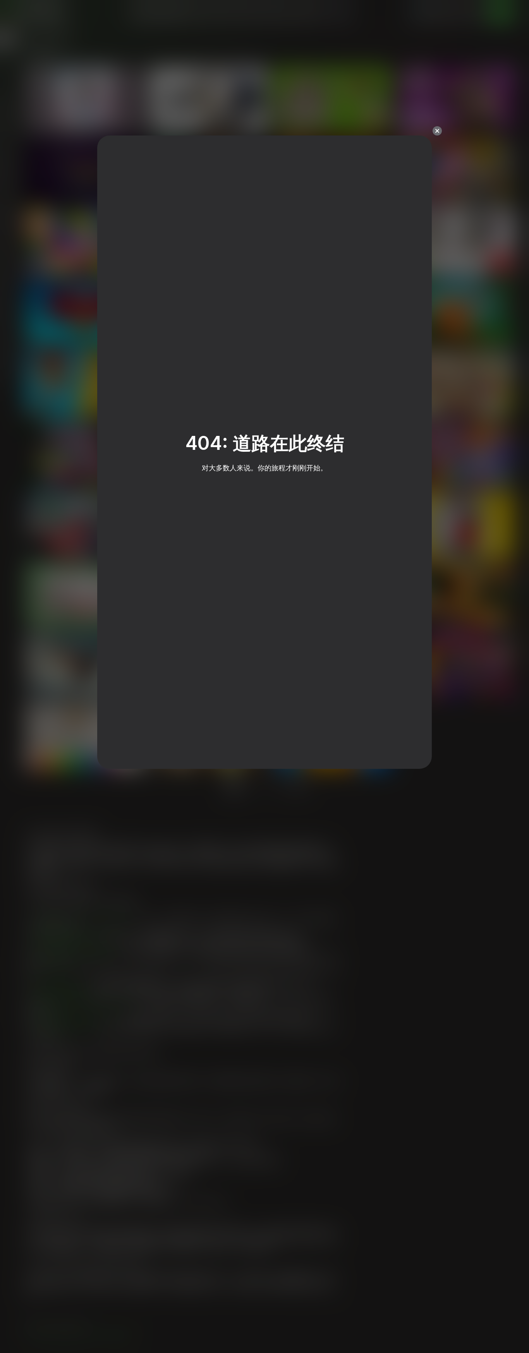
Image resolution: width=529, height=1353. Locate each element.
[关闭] (437, 130)
